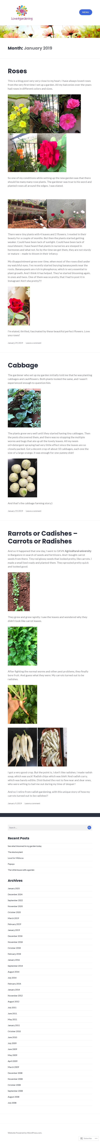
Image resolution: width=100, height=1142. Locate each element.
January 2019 (14, 930)
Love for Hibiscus (16, 858)
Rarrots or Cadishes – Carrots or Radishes (42, 537)
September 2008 (15, 1091)
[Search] (89, 828)
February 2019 (14, 924)
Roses (17, 71)
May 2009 (12, 1055)
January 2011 (14, 1025)
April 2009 (12, 1061)
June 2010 (12, 1037)
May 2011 (12, 1019)
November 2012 (15, 995)
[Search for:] (50, 827)
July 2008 (12, 1102)
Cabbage (23, 365)
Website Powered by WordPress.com (25, 1133)
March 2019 (13, 918)
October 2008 (14, 1085)
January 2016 (14, 960)
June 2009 (12, 1049)
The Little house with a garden (21, 870)
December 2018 (15, 936)
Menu (85, 12)
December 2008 (15, 1073)
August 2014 (13, 971)
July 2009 (12, 1043)
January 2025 (14, 888)
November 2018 (15, 942)
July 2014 (12, 977)
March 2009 (13, 1067)
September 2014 (15, 966)
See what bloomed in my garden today (25, 846)
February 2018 (14, 954)
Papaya (11, 864)
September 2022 (15, 900)
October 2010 (14, 1031)
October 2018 (14, 948)
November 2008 (15, 1079)
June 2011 (12, 1013)
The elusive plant (15, 852)
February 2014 (14, 983)
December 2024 (15, 894)
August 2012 (13, 1001)
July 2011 (12, 1007)
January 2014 (14, 989)
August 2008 (13, 1097)
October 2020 (14, 912)
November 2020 (15, 906)
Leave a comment (33, 343)
